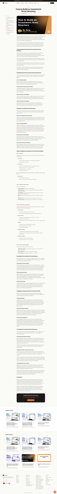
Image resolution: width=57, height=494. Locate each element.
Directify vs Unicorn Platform (40, 486)
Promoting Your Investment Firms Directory (10, 32)
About (47, 476)
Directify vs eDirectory (39, 478)
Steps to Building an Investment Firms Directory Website (10, 25)
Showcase (27, 479)
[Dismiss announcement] (55, 0)
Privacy (47, 483)
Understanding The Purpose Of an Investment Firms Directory (10, 18)
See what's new (40, 0)
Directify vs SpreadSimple (39, 487)
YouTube (47, 478)
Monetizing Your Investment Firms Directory (10, 28)
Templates (17, 476)
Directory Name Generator (29, 484)
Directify (18, 206)
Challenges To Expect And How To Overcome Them (9, 30)
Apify (20, 160)
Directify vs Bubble (38, 481)
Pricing (17, 478)
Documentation (28, 476)
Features (17, 477)
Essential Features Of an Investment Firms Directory (10, 21)
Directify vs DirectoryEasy (39, 479)
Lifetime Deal (18, 479)
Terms (47, 482)
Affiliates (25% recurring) (49, 479)
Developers (17, 482)
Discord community (48, 477)
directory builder (29, 206)
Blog (26, 477)
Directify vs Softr (38, 484)
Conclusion (7, 34)
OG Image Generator (29, 485)
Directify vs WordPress (39, 485)
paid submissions (31, 129)
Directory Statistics (28, 482)
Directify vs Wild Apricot (39, 488)
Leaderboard (28, 483)
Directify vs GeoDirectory (39, 480)
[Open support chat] (55, 492)
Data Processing (48, 484)
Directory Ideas (28, 478)
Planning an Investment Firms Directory (10, 23)
